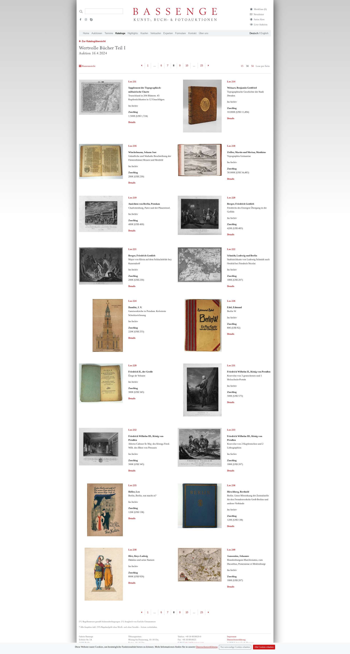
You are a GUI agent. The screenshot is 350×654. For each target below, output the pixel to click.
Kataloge (120, 33)
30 (247, 66)
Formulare (180, 33)
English (264, 33)
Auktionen (97, 33)
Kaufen (144, 33)
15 (242, 66)
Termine (109, 33)
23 (201, 65)
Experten (168, 33)
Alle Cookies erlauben (264, 647)
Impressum (231, 637)
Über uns (203, 33)
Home (86, 33)
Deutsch (254, 33)
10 (187, 65)
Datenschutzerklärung (236, 640)
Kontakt (192, 33)
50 (252, 66)
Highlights (133, 33)
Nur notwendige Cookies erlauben (235, 647)
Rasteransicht (88, 66)
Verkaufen (155, 33)
